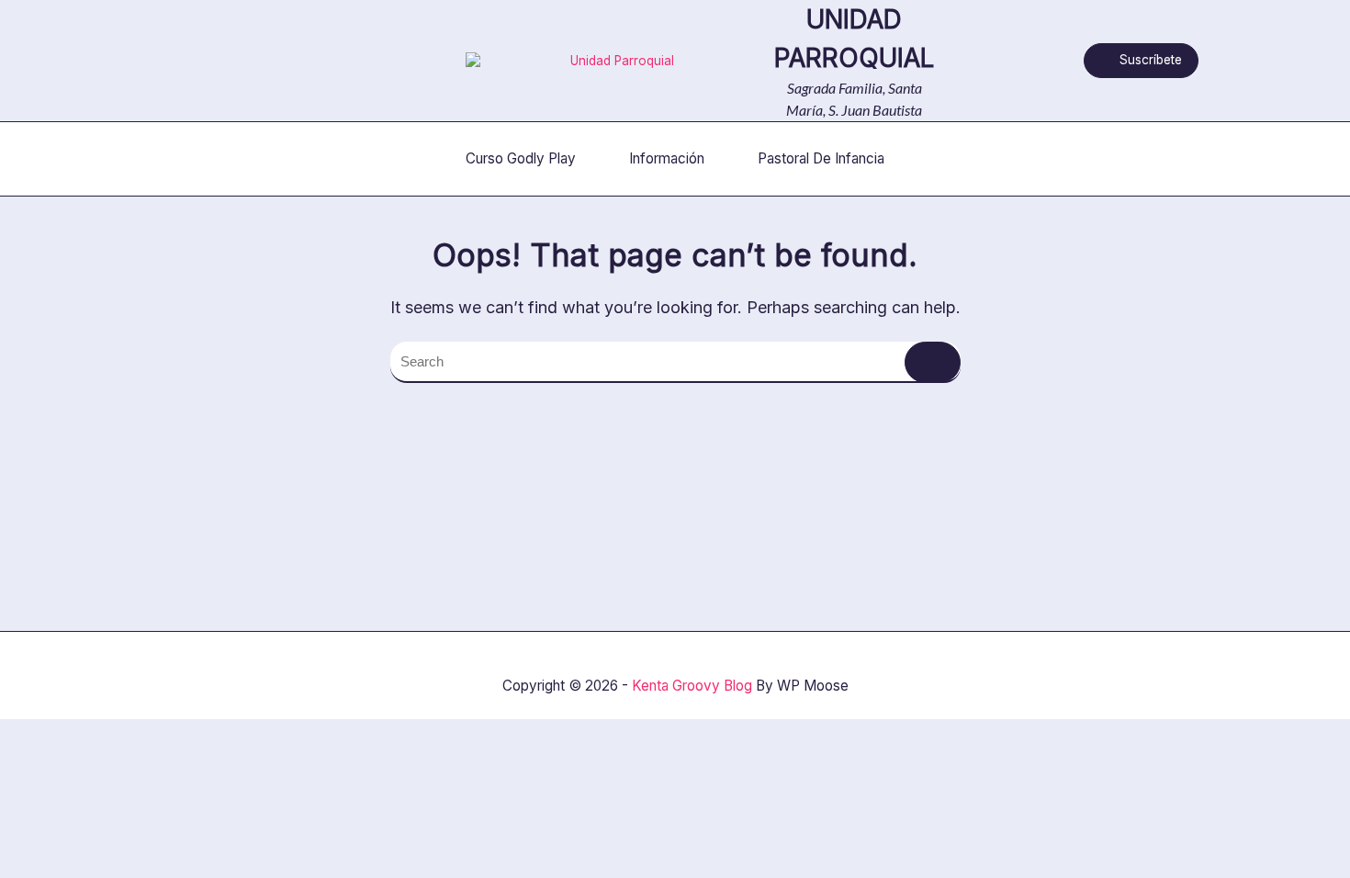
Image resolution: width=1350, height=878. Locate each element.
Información (666, 158)
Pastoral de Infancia (821, 158)
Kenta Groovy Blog (692, 685)
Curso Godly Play (521, 158)
